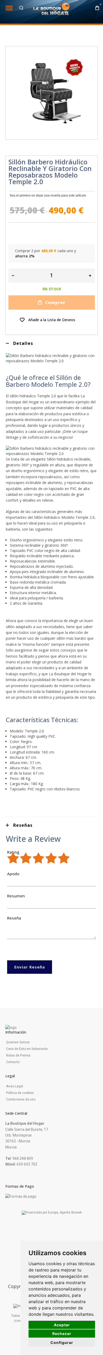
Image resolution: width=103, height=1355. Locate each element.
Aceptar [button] (62, 1325)
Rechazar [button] (61, 1333)
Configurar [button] (61, 1342)
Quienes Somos (18, 1042)
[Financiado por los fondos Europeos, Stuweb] (51, 1213)
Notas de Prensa (18, 1055)
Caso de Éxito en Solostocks (27, 1049)
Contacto (13, 1062)
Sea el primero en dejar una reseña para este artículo (48, 195)
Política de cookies (20, 1093)
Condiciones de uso (20, 1099)
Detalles (23, 343)
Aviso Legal (14, 1086)
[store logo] (51, 10)
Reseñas (22, 825)
